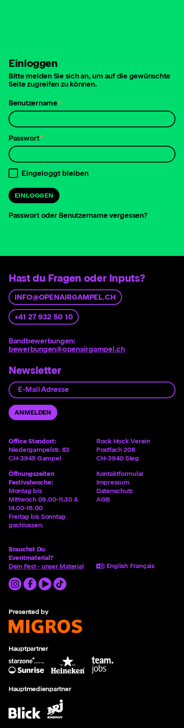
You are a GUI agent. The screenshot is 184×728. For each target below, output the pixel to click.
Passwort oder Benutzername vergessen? (78, 215)
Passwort (26, 140)
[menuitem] (135, 473)
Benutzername (35, 105)
